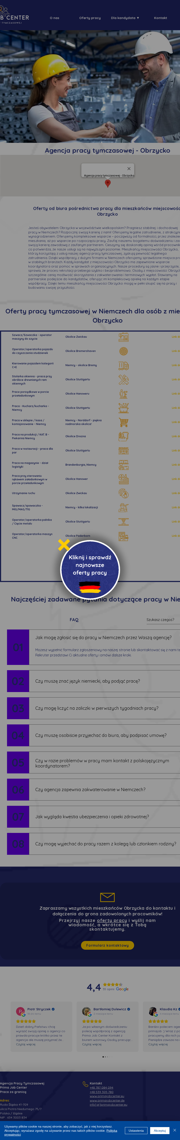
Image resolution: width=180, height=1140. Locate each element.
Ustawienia (136, 1130)
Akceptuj (160, 1130)
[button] (64, 545)
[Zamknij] (174, 1130)
